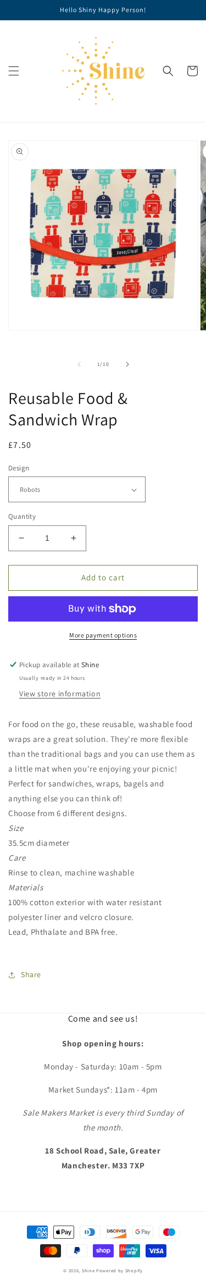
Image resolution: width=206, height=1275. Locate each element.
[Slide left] (79, 364)
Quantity (22, 516)
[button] (14, 71)
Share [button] (31, 974)
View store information (60, 694)
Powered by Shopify (119, 1270)
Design (18, 468)
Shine (88, 1270)
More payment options (103, 635)
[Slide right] (127, 364)
